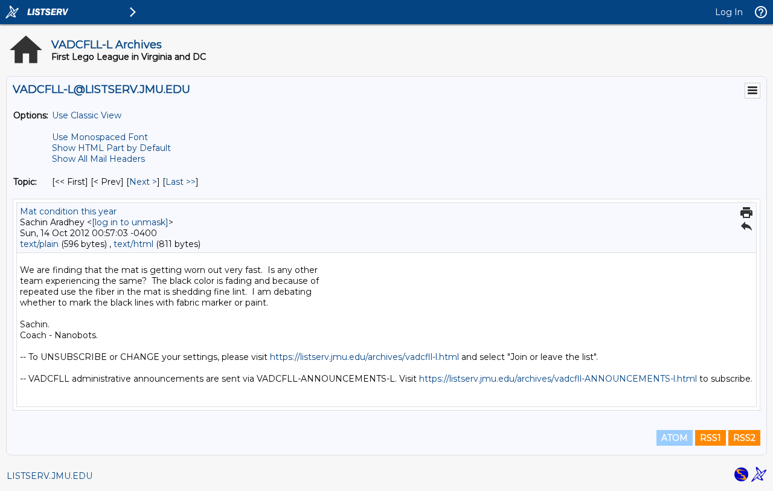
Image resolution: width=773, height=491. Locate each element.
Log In (729, 12)
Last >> (180, 181)
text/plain (39, 244)
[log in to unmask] (130, 222)
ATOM (674, 437)
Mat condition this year (68, 211)
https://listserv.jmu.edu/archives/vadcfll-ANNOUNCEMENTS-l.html (558, 378)
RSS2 (744, 437)
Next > (143, 181)
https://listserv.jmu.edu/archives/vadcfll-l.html (364, 356)
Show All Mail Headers (98, 158)
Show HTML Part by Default (111, 148)
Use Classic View (86, 115)
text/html (133, 244)
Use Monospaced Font (100, 137)
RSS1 (710, 437)
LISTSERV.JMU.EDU (49, 475)
